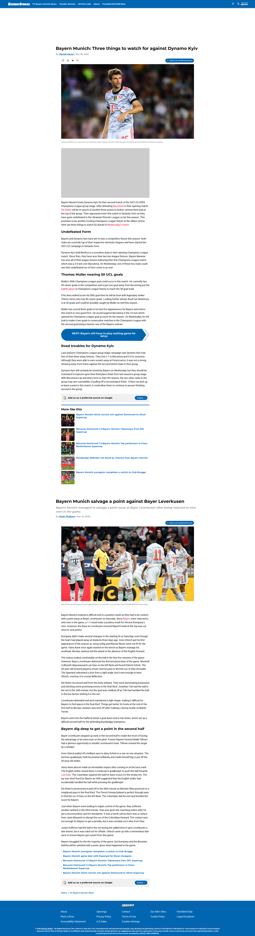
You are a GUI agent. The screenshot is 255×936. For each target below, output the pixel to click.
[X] (238, 4)
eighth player (68, 288)
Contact (126, 911)
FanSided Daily (184, 911)
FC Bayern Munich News (44, 4)
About (97, 4)
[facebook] (233, 4)
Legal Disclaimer (185, 916)
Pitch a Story (67, 916)
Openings (102, 911)
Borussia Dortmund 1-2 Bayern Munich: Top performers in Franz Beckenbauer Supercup (98, 867)
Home (64, 893)
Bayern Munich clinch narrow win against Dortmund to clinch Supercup (103, 873)
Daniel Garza (66, 54)
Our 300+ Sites (158, 911)
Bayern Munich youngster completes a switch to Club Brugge (98, 851)
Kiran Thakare (67, 516)
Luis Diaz (66, 774)
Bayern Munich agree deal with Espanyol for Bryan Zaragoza (97, 856)
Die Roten (66, 209)
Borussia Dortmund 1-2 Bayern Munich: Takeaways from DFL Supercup (103, 860)
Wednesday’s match (118, 224)
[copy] (77, 60)
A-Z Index (102, 921)
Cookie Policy (157, 916)
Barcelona (118, 206)
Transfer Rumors (67, 4)
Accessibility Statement (73, 921)
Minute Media (47, 929)
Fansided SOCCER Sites (113, 4)
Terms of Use (129, 916)
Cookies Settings (131, 921)
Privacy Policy (104, 916)
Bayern (127, 618)
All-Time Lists (84, 4)
